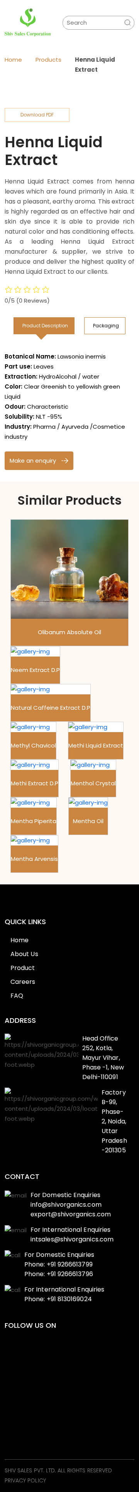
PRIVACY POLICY (25, 1481)
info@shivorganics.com (66, 1204)
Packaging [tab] (106, 325)
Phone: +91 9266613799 (58, 1264)
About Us (24, 954)
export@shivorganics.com (71, 1214)
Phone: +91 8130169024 (58, 1299)
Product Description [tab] (45, 325)
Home (13, 60)
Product (22, 967)
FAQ (16, 995)
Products (48, 60)
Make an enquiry (34, 460)
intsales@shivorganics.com (72, 1239)
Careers (23, 981)
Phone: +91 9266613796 (58, 1274)
